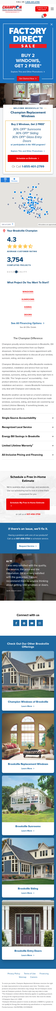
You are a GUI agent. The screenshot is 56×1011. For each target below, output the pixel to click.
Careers (33, 977)
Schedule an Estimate (27, 158)
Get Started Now (26, 78)
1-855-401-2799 (33, 166)
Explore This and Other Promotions (27, 71)
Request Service (27, 546)
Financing (44, 973)
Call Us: (28, 2)
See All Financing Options (26, 323)
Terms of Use (30, 973)
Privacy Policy (14, 973)
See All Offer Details (28, 327)
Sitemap (22, 977)
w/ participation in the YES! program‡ (28, 144)
